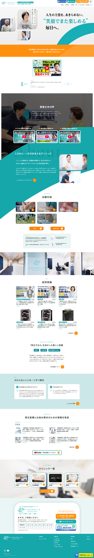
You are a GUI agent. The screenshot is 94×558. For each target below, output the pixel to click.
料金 (76, 4)
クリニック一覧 (42, 538)
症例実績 (72, 4)
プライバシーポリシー (6, 553)
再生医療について (89, 4)
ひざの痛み (57, 538)
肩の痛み (56, 542)
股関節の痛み (57, 540)
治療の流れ (73, 541)
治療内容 (56, 536)
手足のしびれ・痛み (59, 546)
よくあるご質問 (81, 4)
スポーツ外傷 (57, 544)
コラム (88, 536)
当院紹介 (62, 4)
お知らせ (89, 538)
